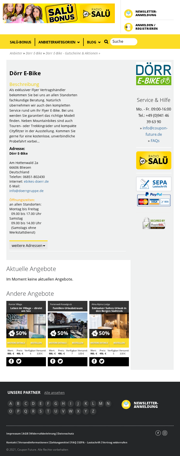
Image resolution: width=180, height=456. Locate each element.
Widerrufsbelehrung (43, 433)
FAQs (155, 140)
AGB (25, 433)
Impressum (13, 433)
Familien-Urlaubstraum (68, 308)
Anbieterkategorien (57, 42)
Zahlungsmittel (59, 442)
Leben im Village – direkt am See (26, 309)
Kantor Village (15, 304)
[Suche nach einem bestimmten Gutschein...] (106, 41)
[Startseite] (59, 13)
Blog (92, 42)
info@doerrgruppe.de (26, 191)
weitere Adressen (27, 245)
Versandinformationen (33, 442)
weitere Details (16, 342)
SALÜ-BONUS (20, 42)
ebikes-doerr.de (36, 181)
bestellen (36, 342)
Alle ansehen (54, 392)
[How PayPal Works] (154, 199)
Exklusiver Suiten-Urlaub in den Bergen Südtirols (109, 309)
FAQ (73, 442)
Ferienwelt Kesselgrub (61, 304)
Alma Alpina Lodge (101, 304)
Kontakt (11, 442)
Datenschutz (66, 433)
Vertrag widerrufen (114, 442)
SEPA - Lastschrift (89, 442)
